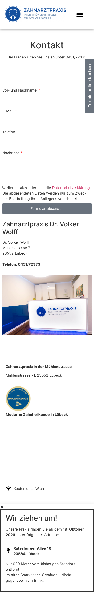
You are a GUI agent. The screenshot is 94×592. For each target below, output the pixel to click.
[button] (80, 14)
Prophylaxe (15, 434)
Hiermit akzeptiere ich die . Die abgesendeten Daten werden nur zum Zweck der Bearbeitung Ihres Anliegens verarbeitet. (46, 193)
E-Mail (8, 111)
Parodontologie (19, 456)
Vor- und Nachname (20, 90)
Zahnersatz (15, 439)
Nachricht (11, 153)
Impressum (16, 469)
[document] (47, 548)
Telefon (8, 132)
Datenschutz (17, 475)
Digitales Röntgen (21, 450)
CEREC (12, 428)
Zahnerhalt (15, 445)
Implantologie (17, 423)
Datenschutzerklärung (71, 187)
